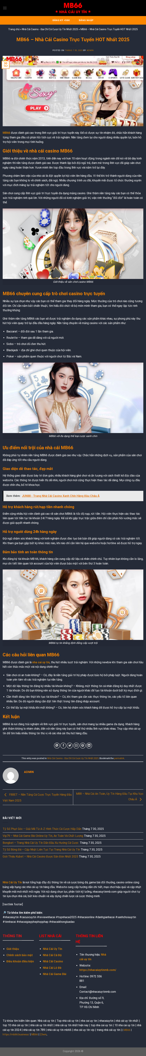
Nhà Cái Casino (53, 961)
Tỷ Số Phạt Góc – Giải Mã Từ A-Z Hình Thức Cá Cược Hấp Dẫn (42, 829)
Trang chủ (14, 29)
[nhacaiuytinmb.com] (73, 8)
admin (90, 50)
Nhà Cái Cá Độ (52, 955)
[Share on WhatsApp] (57, 746)
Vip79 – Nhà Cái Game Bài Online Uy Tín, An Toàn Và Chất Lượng (43, 836)
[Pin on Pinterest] (83, 746)
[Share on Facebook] (63, 746)
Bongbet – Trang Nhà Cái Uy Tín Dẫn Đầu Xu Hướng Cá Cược (41, 842)
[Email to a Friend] (76, 746)
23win (43, 1034)
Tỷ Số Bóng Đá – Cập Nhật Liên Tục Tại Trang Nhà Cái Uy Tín (41, 849)
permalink (119, 758)
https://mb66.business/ (16, 1034)
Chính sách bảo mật (19, 955)
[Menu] (5, 8)
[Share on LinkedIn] (89, 746)
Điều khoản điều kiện (20, 961)
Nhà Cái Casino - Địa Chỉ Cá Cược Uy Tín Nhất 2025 (50, 29)
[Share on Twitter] (70, 746)
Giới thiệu (12, 949)
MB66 (127, 1030)
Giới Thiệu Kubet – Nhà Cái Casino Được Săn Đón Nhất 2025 (40, 856)
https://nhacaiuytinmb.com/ (97, 970)
